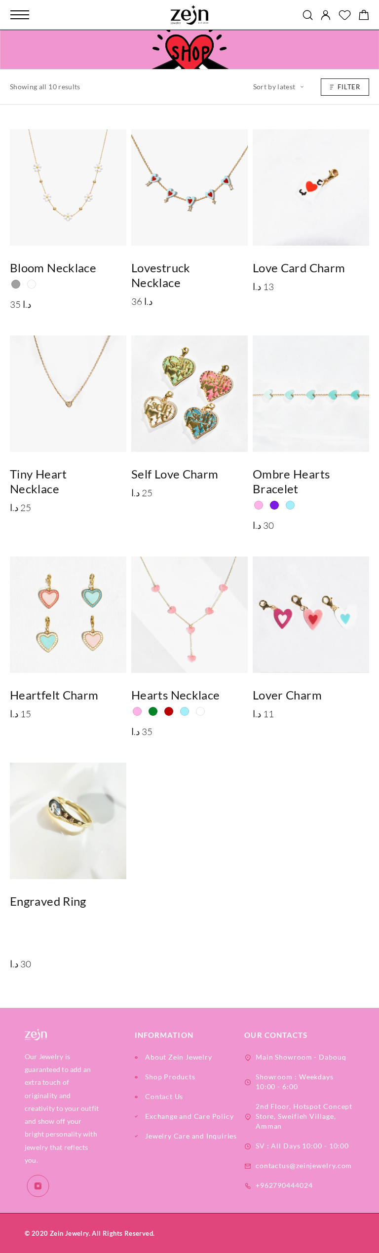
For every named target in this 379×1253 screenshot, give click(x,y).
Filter (349, 87)
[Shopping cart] (364, 16)
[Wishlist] (345, 16)
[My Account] (326, 15)
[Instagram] (38, 1186)
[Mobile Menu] (19, 15)
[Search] (308, 15)
